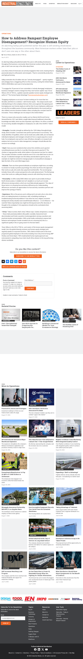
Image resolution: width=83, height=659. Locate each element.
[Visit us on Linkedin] (39, 649)
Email (2, 615)
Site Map (71, 653)
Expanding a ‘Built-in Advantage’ (67, 472)
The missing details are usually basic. (40, 513)
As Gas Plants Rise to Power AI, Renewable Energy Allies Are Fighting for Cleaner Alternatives (40, 573)
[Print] (3, 261)
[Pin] (20, 261)
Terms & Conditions (45, 653)
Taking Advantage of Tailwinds (66, 507)
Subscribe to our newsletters (28, 256)
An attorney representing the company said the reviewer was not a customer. (41, 444)
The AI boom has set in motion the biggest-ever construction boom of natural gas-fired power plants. (41, 579)
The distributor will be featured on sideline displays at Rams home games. (14, 512)
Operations (6, 33)
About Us (11, 653)
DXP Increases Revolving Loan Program (12, 572)
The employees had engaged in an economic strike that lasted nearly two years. (13, 480)
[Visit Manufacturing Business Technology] (77, 599)
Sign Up (6, 623)
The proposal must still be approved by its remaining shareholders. (68, 544)
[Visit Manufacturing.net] (65, 599)
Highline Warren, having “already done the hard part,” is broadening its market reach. (68, 475)
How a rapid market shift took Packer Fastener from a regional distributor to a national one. (67, 511)
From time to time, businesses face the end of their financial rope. (67, 578)
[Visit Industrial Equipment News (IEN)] (30, 599)
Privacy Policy (35, 653)
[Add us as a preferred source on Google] (24, 261)
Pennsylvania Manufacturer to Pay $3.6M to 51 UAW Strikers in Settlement (13, 474)
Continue (30, 288)
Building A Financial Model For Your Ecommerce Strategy (50, 325)
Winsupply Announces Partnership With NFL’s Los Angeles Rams (13, 508)
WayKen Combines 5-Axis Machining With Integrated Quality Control (68, 440)
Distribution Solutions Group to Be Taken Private (68, 539)
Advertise (26, 653)
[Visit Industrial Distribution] (53, 599)
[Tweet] (16, 261)
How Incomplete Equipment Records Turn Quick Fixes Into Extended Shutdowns (41, 509)
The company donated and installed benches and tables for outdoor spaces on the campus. (41, 544)
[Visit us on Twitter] (43, 649)
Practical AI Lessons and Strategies (14, 408)
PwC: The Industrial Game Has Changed (9, 324)
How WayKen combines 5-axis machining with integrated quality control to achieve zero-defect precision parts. (68, 445)
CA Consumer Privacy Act (60, 653)
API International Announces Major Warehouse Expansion (63, 91)
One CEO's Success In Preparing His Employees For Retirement (30, 325)
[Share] (7, 261)
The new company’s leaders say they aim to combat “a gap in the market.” (41, 413)
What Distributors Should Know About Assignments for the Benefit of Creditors (68, 573)
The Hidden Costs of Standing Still (63, 70)
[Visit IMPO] (41, 599)
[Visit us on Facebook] (35, 649)
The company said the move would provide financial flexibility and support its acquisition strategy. (14, 577)
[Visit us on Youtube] (46, 649)
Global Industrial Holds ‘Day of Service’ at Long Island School (39, 539)
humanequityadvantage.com (38, 95)
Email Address (29, 280)
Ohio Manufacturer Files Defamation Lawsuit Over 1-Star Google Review (63, 102)
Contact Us (18, 653)
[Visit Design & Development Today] (6, 599)
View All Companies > (69, 122)
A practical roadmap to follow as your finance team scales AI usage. (12, 411)
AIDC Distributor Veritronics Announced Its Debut (63, 80)
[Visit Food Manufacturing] (18, 599)
